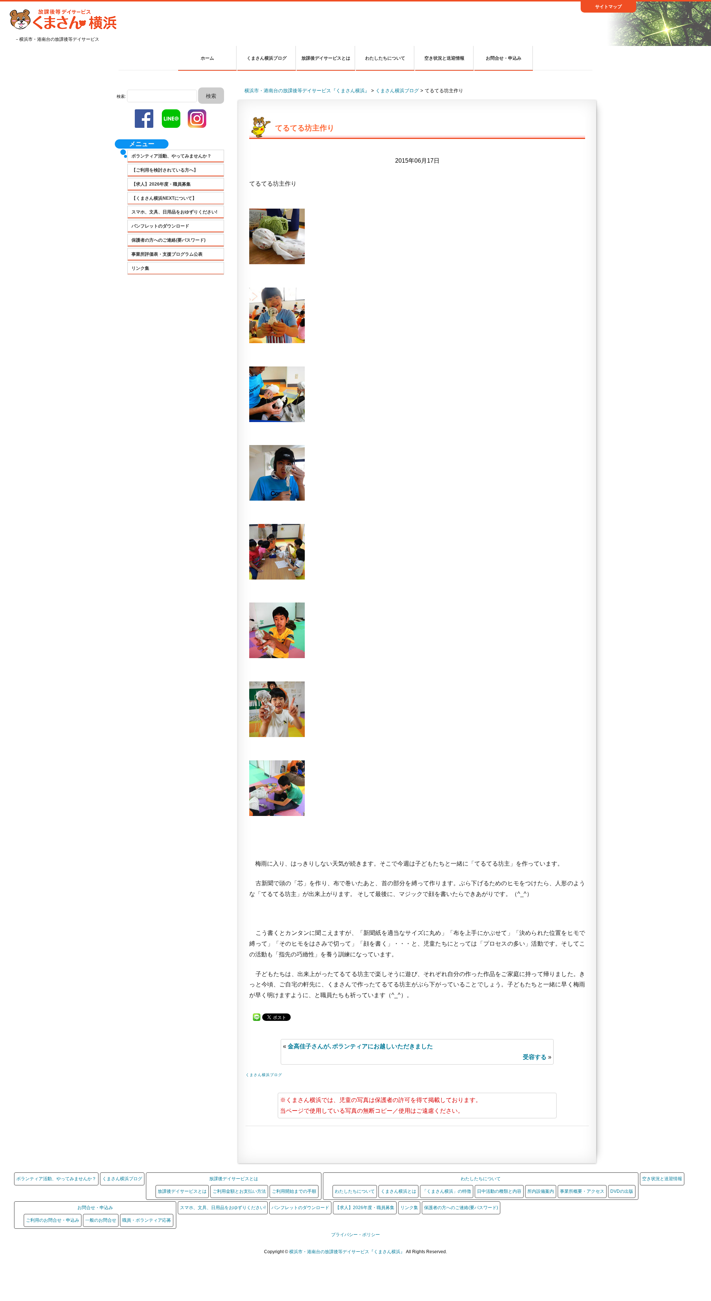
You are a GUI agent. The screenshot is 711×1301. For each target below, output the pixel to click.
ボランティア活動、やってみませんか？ (171, 156)
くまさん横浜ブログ (267, 58)
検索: (121, 96)
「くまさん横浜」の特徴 (446, 1191)
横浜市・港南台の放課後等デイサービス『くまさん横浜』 (347, 1251)
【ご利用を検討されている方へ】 (164, 170)
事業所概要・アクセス (582, 1191)
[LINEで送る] (256, 1016)
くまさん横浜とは (398, 1191)
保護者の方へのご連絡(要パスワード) (168, 240)
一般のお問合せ (100, 1220)
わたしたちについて (385, 58)
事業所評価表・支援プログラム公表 (167, 254)
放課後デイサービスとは (325, 58)
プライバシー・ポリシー (355, 1234)
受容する (535, 1057)
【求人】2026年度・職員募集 (161, 184)
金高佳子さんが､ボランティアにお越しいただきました (360, 1046)
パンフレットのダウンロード (160, 226)
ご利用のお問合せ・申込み (52, 1220)
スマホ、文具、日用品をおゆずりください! (174, 212)
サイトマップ (608, 6)
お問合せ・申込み (503, 58)
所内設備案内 (540, 1191)
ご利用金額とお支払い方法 (239, 1191)
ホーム (207, 58)
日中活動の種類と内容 (499, 1191)
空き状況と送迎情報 (444, 58)
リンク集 (140, 268)
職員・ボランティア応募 (146, 1220)
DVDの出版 (621, 1191)
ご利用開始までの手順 (294, 1191)
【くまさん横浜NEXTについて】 (164, 198)
